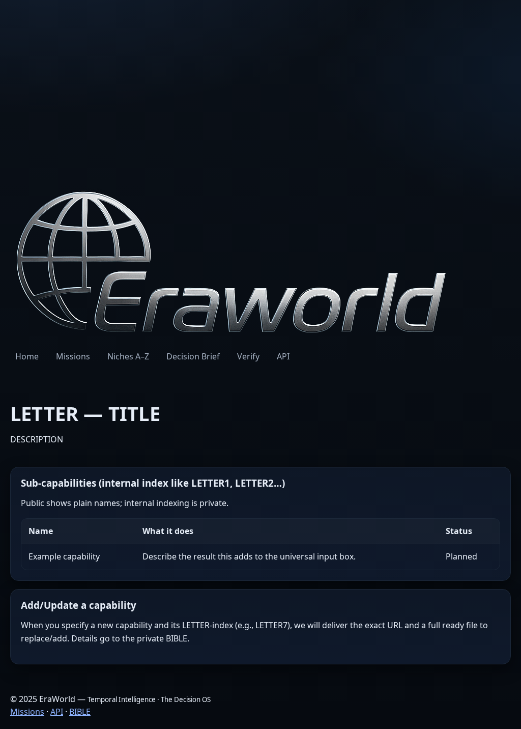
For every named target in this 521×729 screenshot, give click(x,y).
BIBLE (80, 711)
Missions (73, 356)
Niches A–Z (128, 356)
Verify (248, 356)
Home (27, 356)
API (283, 356)
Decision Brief (193, 356)
